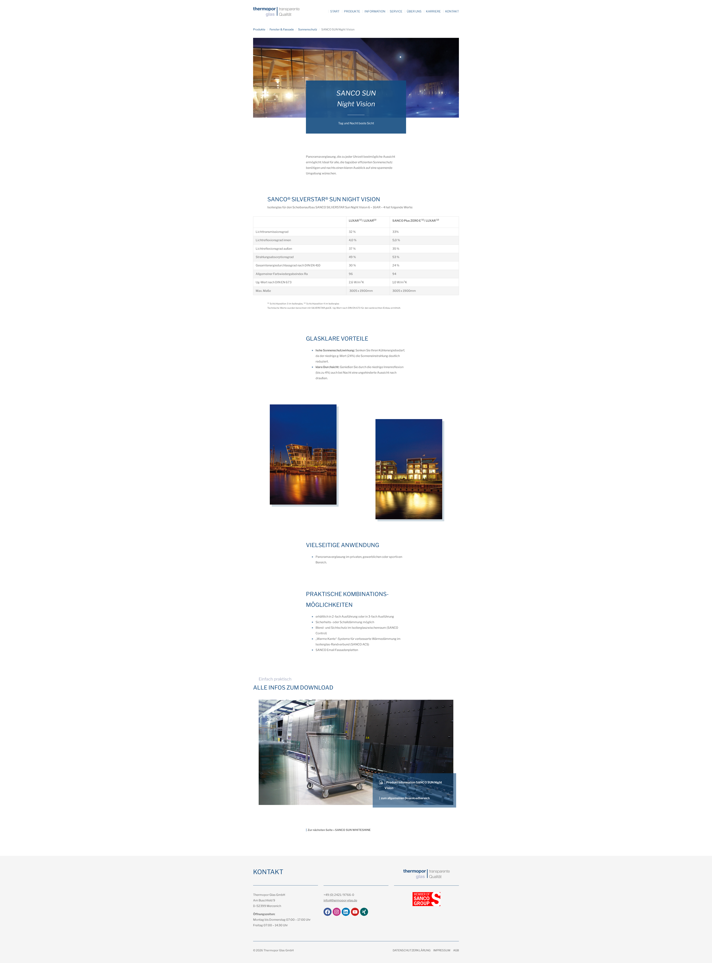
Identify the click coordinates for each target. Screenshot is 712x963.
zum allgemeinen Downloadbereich (405, 798)
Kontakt (452, 11)
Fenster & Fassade (282, 29)
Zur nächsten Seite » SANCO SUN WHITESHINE (339, 830)
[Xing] (364, 912)
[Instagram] (337, 912)
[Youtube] (355, 912)
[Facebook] (328, 912)
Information (375, 11)
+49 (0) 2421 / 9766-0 (339, 895)
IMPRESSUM (441, 950)
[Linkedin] (346, 912)
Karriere (433, 11)
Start (334, 11)
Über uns (414, 11)
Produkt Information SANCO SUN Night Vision (413, 785)
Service (396, 11)
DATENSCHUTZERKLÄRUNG (412, 950)
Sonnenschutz (307, 29)
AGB (456, 950)
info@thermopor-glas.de (340, 900)
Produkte (352, 11)
